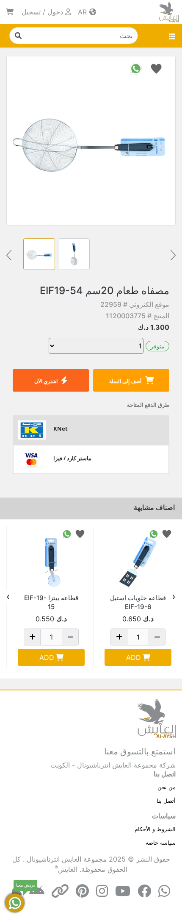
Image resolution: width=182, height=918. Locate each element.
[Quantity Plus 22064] (118, 637)
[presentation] (174, 597)
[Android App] (36, 891)
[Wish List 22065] (80, 533)
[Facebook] (144, 891)
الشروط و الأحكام (155, 829)
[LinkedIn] (60, 891)
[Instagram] (102, 891)
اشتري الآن (46, 381)
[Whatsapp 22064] (154, 533)
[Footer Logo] (157, 718)
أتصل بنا (166, 800)
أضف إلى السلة (125, 381)
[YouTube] (122, 891)
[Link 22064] (138, 559)
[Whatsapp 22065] (67, 533)
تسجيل (31, 12)
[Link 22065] (51, 559)
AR (83, 12)
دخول (55, 12)
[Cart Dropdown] (9, 11)
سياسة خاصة (161, 842)
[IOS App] (17, 891)
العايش (67, 869)
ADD (133, 657)
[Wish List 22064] (166, 533)
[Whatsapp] (164, 891)
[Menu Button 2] (172, 35)
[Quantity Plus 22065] (32, 637)
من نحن (166, 787)
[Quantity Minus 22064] (157, 637)
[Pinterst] (82, 891)
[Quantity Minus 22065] (70, 637)
